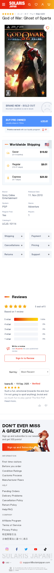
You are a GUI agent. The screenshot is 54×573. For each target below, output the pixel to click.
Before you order (11, 466)
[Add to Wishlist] (48, 28)
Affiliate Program (11, 520)
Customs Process (12, 475)
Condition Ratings (12, 471)
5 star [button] (7, 319)
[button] (8, 14)
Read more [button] (10, 401)
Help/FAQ (7, 509)
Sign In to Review (25, 358)
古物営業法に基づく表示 (15, 539)
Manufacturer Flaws (13, 480)
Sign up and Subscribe (20, 447)
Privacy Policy (10, 530)
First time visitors (12, 461)
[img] (12, 387)
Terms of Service (11, 525)
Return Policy (9, 505)
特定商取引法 (9, 534)
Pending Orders (11, 491)
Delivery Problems (12, 495)
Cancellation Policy (12, 500)
